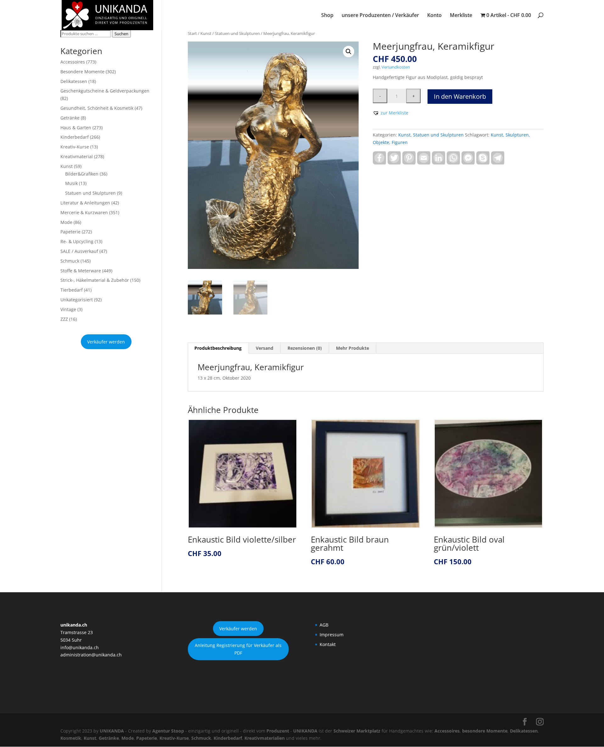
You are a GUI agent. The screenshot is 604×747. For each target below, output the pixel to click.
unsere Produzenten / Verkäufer (380, 16)
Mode (66, 222)
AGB (324, 625)
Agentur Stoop (168, 731)
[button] (348, 51)
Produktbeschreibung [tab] (218, 348)
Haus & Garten (75, 128)
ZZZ (64, 319)
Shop (327, 16)
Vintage (68, 309)
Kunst (205, 33)
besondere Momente (484, 731)
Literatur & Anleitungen (85, 203)
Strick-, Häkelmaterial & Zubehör (94, 280)
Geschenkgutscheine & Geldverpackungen (104, 91)
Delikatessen (73, 81)
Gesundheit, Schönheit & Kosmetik (96, 108)
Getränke (70, 118)
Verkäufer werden (106, 342)
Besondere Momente (82, 72)
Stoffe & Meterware (80, 271)
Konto (434, 16)
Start (192, 33)
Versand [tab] (264, 348)
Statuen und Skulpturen (237, 33)
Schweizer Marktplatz (356, 731)
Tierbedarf (71, 290)
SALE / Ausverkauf (79, 251)
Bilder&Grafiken (81, 174)
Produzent (277, 731)
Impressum (332, 635)
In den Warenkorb (460, 96)
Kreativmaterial (76, 156)
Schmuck (69, 261)
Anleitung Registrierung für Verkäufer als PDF (238, 649)
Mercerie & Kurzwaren (84, 212)
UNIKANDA (112, 731)
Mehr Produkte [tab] (352, 348)
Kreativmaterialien (264, 738)
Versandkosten (396, 67)
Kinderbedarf (74, 137)
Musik (71, 183)
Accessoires (72, 62)
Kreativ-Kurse (74, 147)
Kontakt (328, 644)
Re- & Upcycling (76, 241)
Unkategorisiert (76, 300)
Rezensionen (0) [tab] (305, 348)
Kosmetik (70, 738)
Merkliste (461, 16)
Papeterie (70, 232)
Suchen (121, 33)
